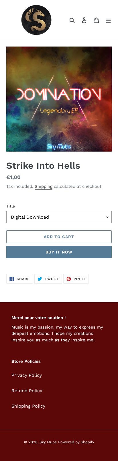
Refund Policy (26, 390)
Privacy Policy (26, 375)
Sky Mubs (48, 442)
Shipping (43, 186)
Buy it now (59, 252)
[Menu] (108, 20)
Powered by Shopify (76, 442)
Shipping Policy (28, 406)
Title (10, 206)
